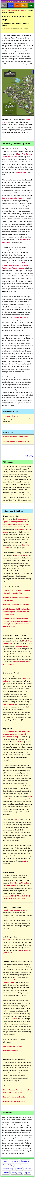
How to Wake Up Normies (14, 1060)
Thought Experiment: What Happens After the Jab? (16, 599)
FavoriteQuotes (11, 5)
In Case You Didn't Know (13, 511)
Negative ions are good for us (14, 910)
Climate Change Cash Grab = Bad (17, 961)
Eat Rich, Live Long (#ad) (15, 898)
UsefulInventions (4, 5)
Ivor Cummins (11, 885)
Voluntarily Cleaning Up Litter (16, 144)
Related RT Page (10, 412)
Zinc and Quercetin (23, 646)
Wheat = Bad (8, 872)
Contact (6, 1173)
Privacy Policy (16, 1173)
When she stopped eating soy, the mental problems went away (16, 734)
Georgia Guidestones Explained (14, 1097)
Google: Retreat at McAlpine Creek (16, 441)
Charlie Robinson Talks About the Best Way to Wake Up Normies (17, 1091)
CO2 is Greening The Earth (13, 1046)
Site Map (28, 1169)
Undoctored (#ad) (9, 896)
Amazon (7, 28)
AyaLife (16, 819)
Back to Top (28, 456)
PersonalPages (31, 5)
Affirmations (8, 462)
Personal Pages (11, 10)
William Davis (25, 883)
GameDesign (17, 5)
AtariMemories (24, 5)
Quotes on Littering (10, 416)
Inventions (14, 1161)
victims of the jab (21, 555)
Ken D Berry (14, 883)
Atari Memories (21, 1165)
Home (3, 10)
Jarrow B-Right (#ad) (10, 704)
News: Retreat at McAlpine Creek (15, 437)
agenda (14, 1019)
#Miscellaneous (21, 10)
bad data (15, 980)
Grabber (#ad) (21, 172)
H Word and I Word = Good (14, 635)
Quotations (25, 1161)
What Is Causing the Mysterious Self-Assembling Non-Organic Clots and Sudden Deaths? (17, 611)
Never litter (7, 940)
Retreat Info (8, 432)
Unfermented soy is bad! (12, 731)
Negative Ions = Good (12, 907)
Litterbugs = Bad (10, 937)
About (19, 1169)
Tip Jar (27, 1173)
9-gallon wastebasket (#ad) (12, 198)
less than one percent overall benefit (16, 524)
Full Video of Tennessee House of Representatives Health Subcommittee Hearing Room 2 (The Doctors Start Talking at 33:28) (17, 622)
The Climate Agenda (10, 1050)
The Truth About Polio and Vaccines (16, 604)
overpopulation (8, 982)
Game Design (8, 1165)
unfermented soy (17, 742)
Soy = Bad (7, 729)
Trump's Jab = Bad (11, 516)
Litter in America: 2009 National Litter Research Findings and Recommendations (16, 265)
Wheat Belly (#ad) (23, 896)
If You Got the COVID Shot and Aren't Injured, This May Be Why (17, 592)
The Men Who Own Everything (14, 1101)
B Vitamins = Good (11, 673)
